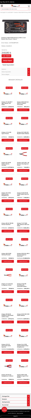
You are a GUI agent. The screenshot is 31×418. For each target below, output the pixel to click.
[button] (15, 69)
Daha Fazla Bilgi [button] (20, 413)
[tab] (15, 69)
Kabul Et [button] (15, 416)
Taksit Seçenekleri (8, 65)
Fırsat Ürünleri (4, 409)
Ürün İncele (8, 110)
